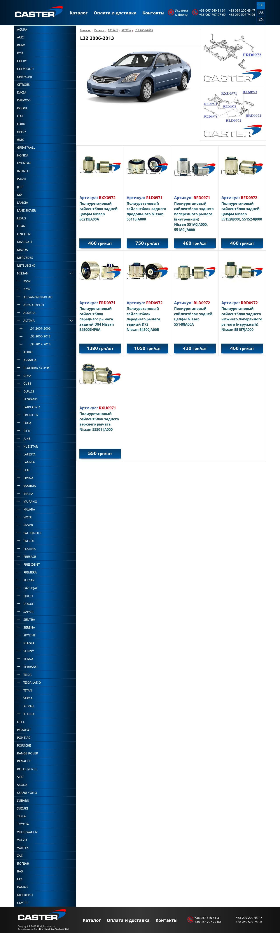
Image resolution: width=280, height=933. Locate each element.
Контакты (153, 13)
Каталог (79, 13)
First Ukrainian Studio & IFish (54, 929)
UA (261, 12)
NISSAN (113, 30)
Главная (85, 30)
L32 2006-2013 (144, 30)
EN (261, 19)
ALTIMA (126, 30)
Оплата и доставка (115, 13)
